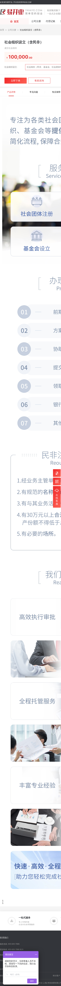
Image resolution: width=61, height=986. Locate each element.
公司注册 (12, 30)
